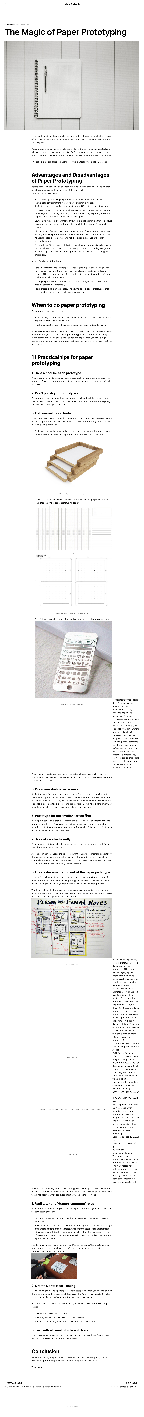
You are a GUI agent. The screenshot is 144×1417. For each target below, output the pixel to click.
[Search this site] (5, 4)
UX (18, 25)
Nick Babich (72, 4)
